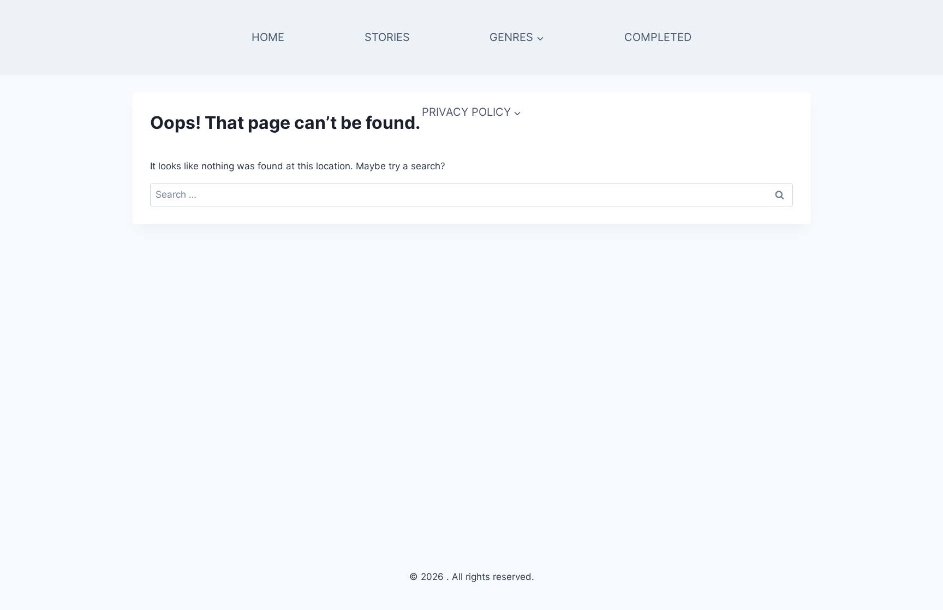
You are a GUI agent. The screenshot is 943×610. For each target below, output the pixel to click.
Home (268, 37)
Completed (657, 37)
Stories (387, 37)
